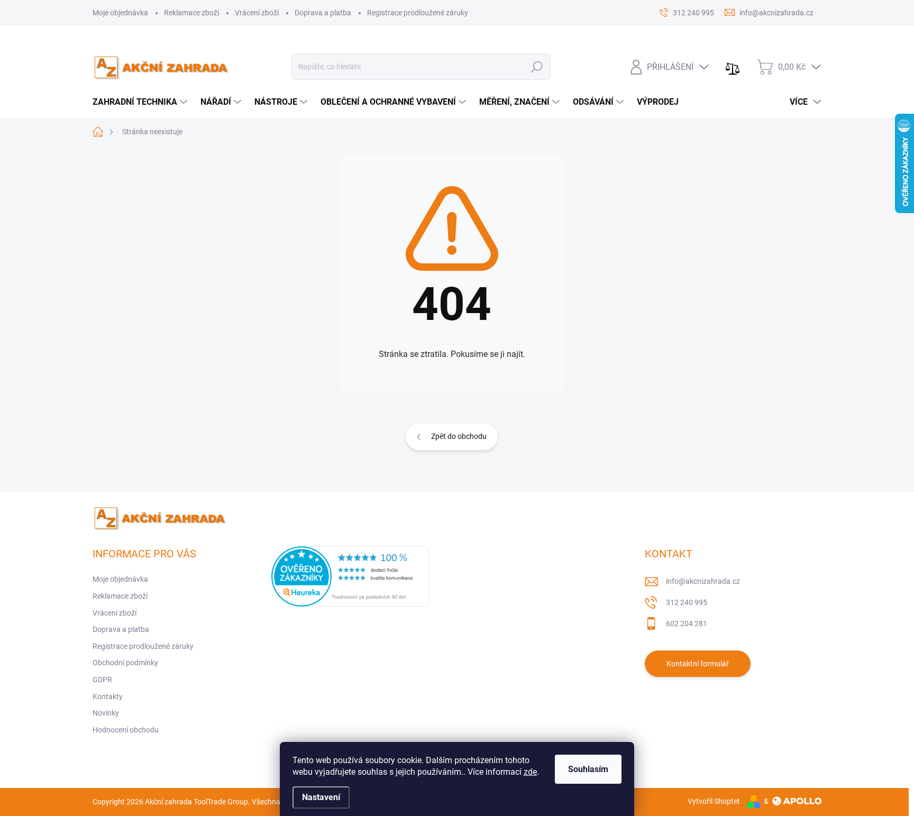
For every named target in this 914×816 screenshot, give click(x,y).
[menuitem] (141, 102)
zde (530, 772)
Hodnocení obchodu (126, 730)
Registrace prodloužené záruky (417, 12)
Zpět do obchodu (459, 436)
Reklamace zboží (191, 12)
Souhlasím (588, 769)
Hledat (537, 66)
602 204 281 (686, 623)
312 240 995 (686, 602)
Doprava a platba (323, 12)
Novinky (106, 713)
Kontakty (108, 696)
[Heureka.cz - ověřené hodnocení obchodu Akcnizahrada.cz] (350, 576)
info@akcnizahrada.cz (703, 581)
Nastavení (321, 797)
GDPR (102, 679)
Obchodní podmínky (125, 662)
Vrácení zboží (257, 12)
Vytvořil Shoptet (714, 801)
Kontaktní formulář (697, 663)
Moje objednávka (120, 12)
